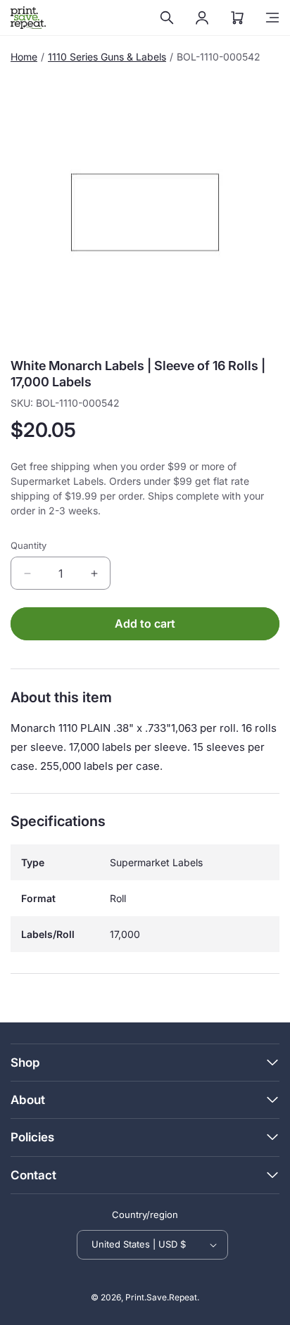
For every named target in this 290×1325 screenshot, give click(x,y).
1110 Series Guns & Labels (107, 57)
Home (24, 57)
